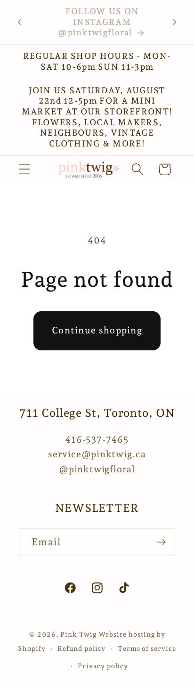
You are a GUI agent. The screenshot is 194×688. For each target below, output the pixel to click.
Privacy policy (103, 666)
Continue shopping (97, 330)
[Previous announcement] (19, 22)
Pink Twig (78, 634)
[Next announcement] (174, 22)
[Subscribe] (161, 542)
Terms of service (147, 648)
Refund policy (81, 648)
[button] (24, 169)
